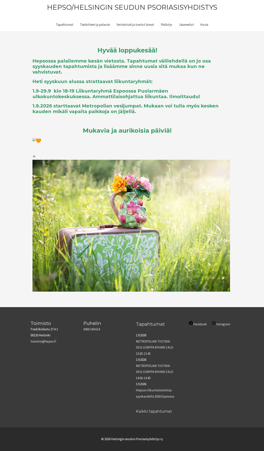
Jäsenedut (186, 24)
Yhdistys (166, 24)
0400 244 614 (91, 329)
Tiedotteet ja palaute (95, 24)
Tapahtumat (64, 24)
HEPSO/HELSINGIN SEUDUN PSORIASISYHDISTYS (132, 7)
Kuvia (204, 24)
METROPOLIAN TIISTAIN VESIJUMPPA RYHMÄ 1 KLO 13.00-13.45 (154, 347)
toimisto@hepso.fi (43, 341)
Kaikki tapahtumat (154, 411)
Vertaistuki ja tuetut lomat (135, 24)
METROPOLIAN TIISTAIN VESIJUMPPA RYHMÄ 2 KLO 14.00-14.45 (154, 372)
